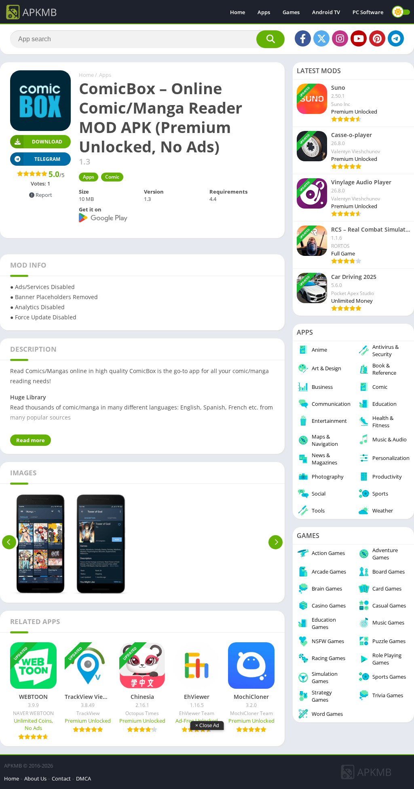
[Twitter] (321, 38)
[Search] (270, 39)
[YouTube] (359, 38)
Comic (112, 176)
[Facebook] (303, 38)
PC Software (368, 12)
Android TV (326, 12)
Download (47, 141)
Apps (264, 12)
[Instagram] (340, 38)
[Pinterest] (377, 38)
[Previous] (9, 542)
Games (291, 12)
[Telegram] (396, 38)
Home (237, 12)
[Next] (275, 542)
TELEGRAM (47, 159)
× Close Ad (207, 725)
